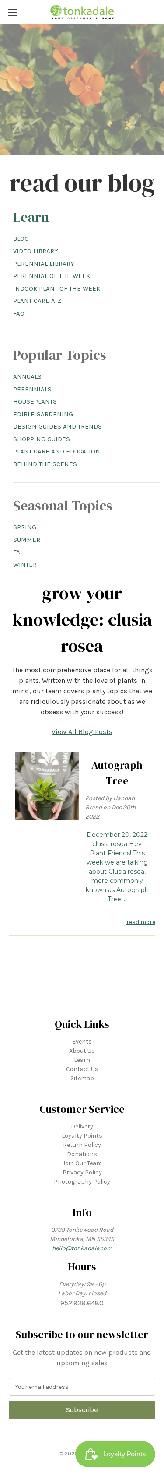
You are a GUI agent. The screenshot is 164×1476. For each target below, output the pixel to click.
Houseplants (35, 401)
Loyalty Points (82, 1135)
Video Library (35, 251)
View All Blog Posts (82, 731)
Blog (21, 238)
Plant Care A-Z (37, 301)
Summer (26, 540)
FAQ (18, 313)
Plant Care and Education (56, 451)
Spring (24, 527)
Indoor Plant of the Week (56, 288)
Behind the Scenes (45, 464)
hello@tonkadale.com (82, 1248)
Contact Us (82, 1069)
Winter (25, 565)
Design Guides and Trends (57, 426)
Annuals (27, 376)
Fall (19, 552)
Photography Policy (82, 1181)
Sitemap (82, 1078)
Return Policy (82, 1145)
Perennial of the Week (51, 276)
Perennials (32, 389)
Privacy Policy (82, 1172)
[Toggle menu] (12, 12)
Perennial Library (43, 263)
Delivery (82, 1126)
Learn (31, 217)
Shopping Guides (41, 439)
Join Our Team (82, 1163)
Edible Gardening (43, 414)
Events (82, 1041)
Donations (82, 1154)
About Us (82, 1050)
